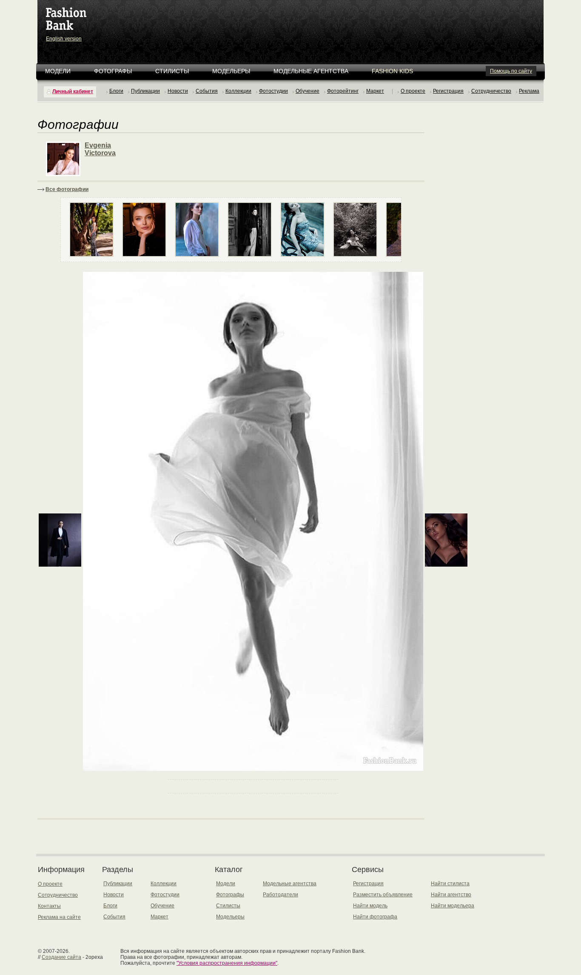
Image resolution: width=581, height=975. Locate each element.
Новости (178, 91)
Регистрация (448, 91)
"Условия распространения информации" (227, 963)
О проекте (413, 91)
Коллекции (238, 91)
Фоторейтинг (343, 91)
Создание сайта (61, 957)
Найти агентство (451, 895)
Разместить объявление (383, 895)
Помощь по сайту (511, 71)
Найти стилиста (450, 884)
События (207, 91)
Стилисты (172, 71)
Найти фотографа (375, 917)
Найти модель (370, 906)
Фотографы (113, 71)
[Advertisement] (292, 21)
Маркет (375, 91)
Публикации (145, 91)
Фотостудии (273, 91)
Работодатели (280, 895)
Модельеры (231, 71)
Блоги (116, 91)
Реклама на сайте (59, 917)
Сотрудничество (491, 91)
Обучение (307, 91)
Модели (58, 71)
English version (64, 39)
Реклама (529, 91)
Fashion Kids (392, 71)
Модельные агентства (310, 71)
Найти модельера (452, 906)
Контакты (49, 906)
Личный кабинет (72, 91)
